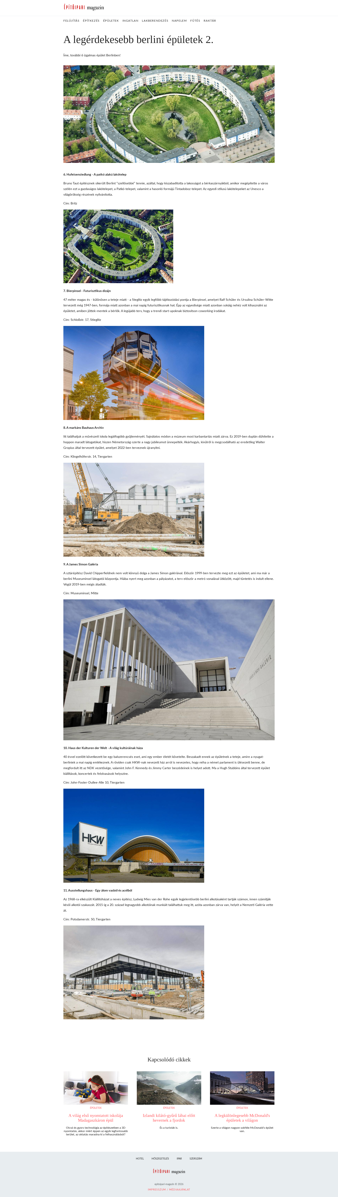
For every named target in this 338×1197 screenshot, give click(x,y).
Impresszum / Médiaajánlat (169, 1190)
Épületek (96, 1108)
